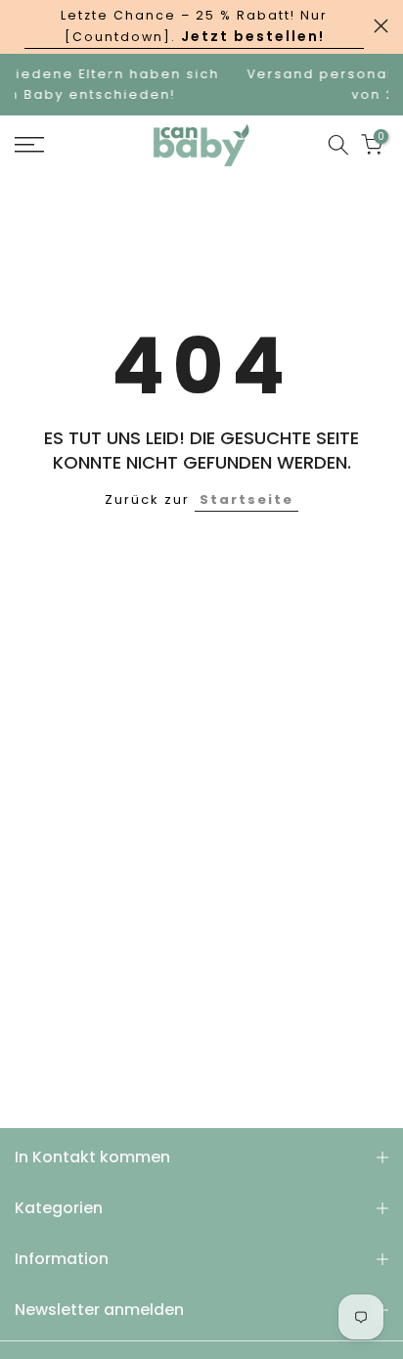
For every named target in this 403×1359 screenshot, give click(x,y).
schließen (381, 26)
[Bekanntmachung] (194, 27)
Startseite (246, 499)
